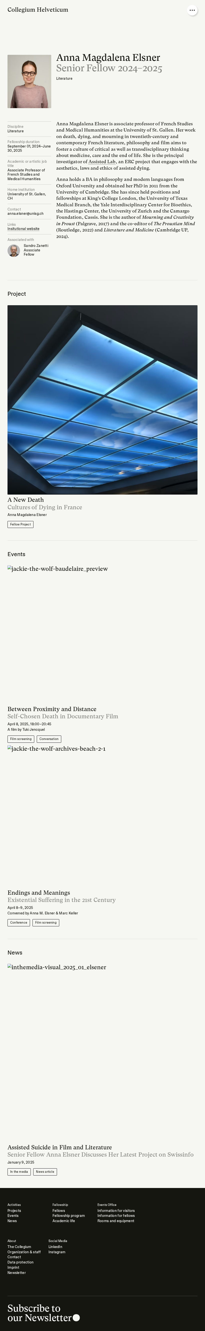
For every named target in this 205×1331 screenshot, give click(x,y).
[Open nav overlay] (192, 10)
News (12, 1221)
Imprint (13, 1267)
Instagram (57, 1252)
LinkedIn (55, 1247)
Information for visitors (116, 1211)
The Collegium (19, 1247)
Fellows (58, 1211)
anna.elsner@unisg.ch (26, 214)
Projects (14, 1211)
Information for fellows (116, 1216)
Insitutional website (24, 229)
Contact (14, 1257)
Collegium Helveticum (38, 9)
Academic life (63, 1221)
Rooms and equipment (116, 1221)
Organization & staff (24, 1252)
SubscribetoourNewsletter (40, 1313)
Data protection (21, 1262)
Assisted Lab (102, 161)
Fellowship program (68, 1216)
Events (13, 1216)
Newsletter (17, 1273)
